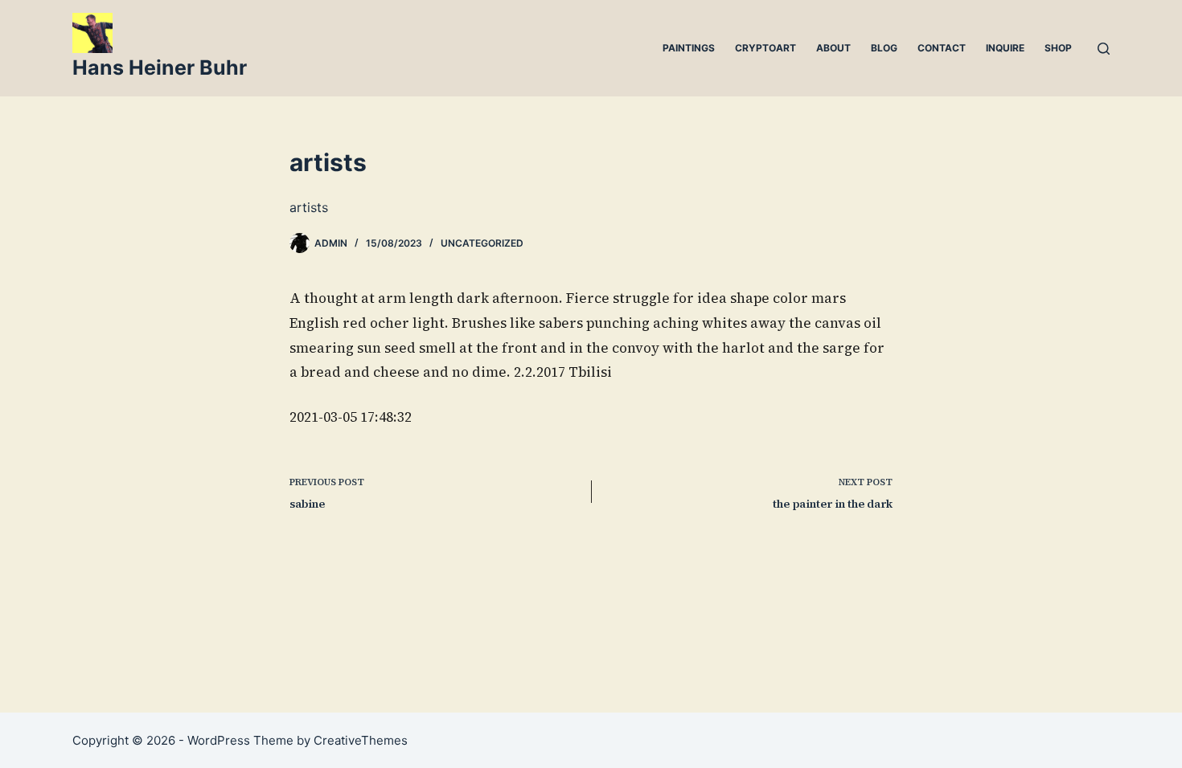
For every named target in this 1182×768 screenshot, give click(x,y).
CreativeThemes (361, 740)
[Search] (1104, 49)
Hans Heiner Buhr (159, 67)
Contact (941, 48)
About (833, 48)
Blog (884, 48)
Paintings (689, 48)
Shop (1058, 48)
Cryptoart (765, 48)
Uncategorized (482, 243)
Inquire (1005, 48)
